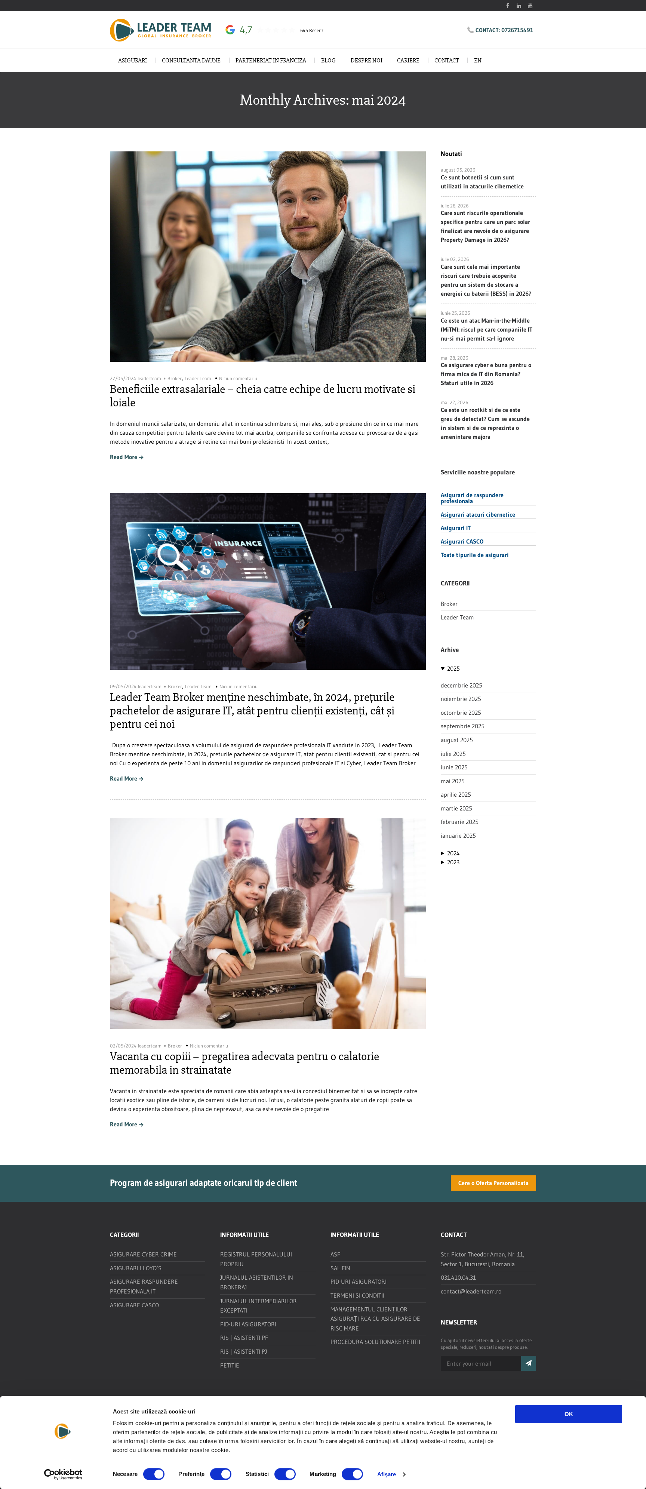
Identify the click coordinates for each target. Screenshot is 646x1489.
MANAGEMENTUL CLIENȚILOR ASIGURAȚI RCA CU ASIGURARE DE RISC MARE (375, 1318)
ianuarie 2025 (458, 835)
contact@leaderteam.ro (471, 1291)
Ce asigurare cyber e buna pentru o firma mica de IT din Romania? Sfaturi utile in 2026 (486, 374)
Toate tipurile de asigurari (475, 554)
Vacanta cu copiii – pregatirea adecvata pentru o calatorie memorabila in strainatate (244, 1063)
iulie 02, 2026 (455, 259)
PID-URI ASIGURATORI (248, 1324)
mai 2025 (453, 781)
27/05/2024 (123, 378)
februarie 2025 (460, 821)
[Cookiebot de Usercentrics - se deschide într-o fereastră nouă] (63, 1474)
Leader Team (198, 378)
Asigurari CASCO (462, 541)
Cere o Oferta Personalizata (493, 1183)
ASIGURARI (132, 60)
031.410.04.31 (458, 1277)
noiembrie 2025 (461, 698)
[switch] (220, 1474)
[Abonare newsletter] (528, 1363)
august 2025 (457, 740)
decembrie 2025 (461, 685)
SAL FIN (340, 1268)
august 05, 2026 (458, 170)
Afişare (386, 1474)
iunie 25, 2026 (455, 313)
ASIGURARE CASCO (134, 1305)
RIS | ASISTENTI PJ (243, 1351)
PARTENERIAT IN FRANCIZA (271, 60)
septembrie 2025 (463, 726)
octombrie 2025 (461, 712)
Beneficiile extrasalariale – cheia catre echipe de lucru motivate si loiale (262, 396)
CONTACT (446, 60)
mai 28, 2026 (454, 358)
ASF (335, 1254)
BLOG (328, 60)
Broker (174, 378)
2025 (453, 668)
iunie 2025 (454, 767)
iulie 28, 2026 (454, 206)
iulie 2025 (453, 753)
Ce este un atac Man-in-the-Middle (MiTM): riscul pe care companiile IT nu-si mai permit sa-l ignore (486, 329)
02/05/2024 (123, 1046)
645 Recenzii (313, 30)
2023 (453, 862)
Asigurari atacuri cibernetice (478, 514)
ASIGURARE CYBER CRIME (143, 1254)
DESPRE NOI (366, 60)
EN (478, 60)
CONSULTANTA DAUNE (191, 60)
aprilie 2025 (456, 794)
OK (569, 1414)
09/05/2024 (123, 686)
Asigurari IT (456, 527)
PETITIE (229, 1365)
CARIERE (408, 60)
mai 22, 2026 (454, 402)
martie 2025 (456, 808)
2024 (453, 853)
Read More (123, 457)
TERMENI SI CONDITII (357, 1295)
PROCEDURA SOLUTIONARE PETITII (375, 1341)
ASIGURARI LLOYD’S (136, 1268)
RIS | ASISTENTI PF (244, 1337)
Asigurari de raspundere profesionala (472, 497)
